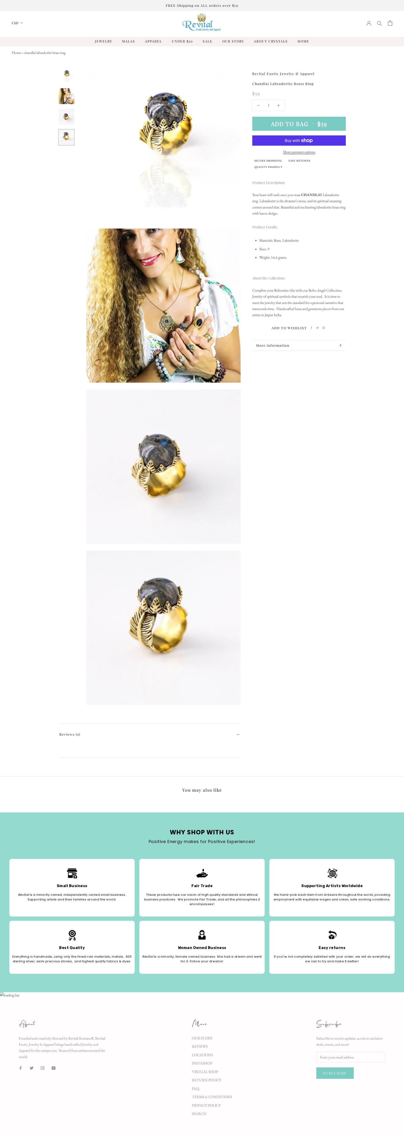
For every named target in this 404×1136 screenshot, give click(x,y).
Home (16, 52)
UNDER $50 (182, 41)
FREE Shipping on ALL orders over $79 (202, 5)
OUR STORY (233, 41)
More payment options (299, 151)
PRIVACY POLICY (206, 1105)
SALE (208, 41)
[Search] (379, 23)
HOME (303, 41)
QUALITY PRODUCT (268, 167)
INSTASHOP (202, 1063)
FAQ (195, 1088)
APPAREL (153, 41)
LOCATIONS (202, 1054)
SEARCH (199, 1113)
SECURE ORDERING (268, 160)
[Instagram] (42, 1068)
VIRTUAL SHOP (205, 1071)
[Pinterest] (323, 327)
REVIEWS (200, 1046)
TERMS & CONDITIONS (212, 1096)
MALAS (128, 41)
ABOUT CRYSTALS (271, 41)
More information (272, 345)
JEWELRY (103, 41)
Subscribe (335, 1073)
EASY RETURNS (299, 160)
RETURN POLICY (206, 1080)
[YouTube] (53, 1068)
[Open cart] (390, 23)
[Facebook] (311, 327)
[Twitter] (317, 327)
